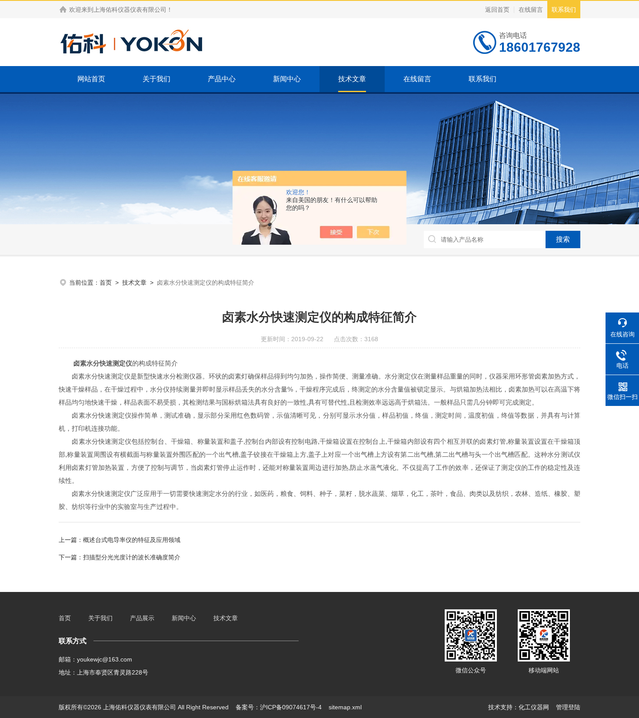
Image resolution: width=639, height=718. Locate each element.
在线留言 (531, 9)
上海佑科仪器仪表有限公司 (129, 9)
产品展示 (142, 618)
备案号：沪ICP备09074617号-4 (279, 707)
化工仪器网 (534, 707)
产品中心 (222, 79)
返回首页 (497, 9)
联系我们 (564, 9)
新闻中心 (287, 79)
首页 (106, 282)
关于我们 (156, 79)
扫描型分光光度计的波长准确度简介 (131, 557)
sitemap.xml (345, 707)
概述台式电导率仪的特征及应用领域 (131, 539)
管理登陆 (568, 707)
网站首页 (91, 79)
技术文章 (352, 79)
